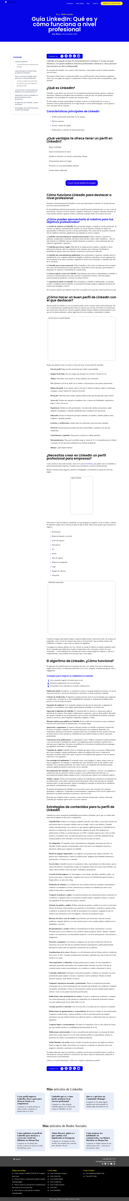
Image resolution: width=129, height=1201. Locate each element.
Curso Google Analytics (57, 1184)
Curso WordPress (55, 1190)
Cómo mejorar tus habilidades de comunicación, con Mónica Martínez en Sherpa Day (98, 1136)
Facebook (89, 464)
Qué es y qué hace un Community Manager (95, 1097)
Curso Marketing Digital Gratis (95, 1173)
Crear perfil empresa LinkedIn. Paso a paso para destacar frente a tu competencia (29, 1100)
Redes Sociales (67, 14)
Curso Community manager (58, 1173)
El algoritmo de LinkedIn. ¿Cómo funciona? (26, 103)
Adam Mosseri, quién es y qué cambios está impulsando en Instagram (63, 1135)
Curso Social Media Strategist (82, 183)
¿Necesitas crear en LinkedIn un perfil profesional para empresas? (26, 97)
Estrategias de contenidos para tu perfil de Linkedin (27, 109)
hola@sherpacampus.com (105, 1161)
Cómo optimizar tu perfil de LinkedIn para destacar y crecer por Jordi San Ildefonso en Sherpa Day (29, 1136)
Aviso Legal (52, 1199)
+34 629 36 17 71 (108, 1159)
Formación (70, 3)
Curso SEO (53, 1187)
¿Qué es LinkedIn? (21, 62)
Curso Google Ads (55, 1182)
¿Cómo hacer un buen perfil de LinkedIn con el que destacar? (26, 91)
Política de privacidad (63, 1199)
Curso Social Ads (55, 1176)
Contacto (95, 3)
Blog (88, 3)
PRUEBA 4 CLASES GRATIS (111, 3)
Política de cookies (75, 1199)
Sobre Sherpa (80, 3)
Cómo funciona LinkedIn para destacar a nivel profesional (26, 77)
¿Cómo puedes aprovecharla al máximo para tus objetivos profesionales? (27, 83)
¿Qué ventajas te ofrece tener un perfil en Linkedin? (26, 72)
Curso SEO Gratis (91, 1176)
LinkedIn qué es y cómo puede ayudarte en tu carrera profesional (62, 1098)
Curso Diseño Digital (56, 1179)
